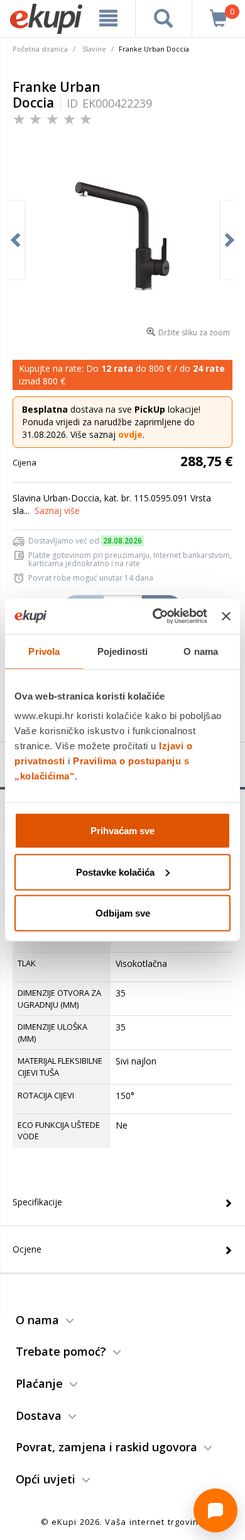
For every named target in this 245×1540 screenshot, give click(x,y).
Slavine (94, 48)
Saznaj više (57, 510)
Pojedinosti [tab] (122, 650)
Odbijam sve (122, 913)
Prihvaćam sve (122, 830)
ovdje (130, 434)
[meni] (108, 18)
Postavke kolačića (115, 871)
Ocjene (27, 1249)
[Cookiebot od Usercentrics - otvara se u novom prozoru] (155, 616)
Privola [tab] (44, 650)
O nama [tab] (200, 650)
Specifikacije (37, 1202)
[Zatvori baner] (226, 615)
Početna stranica (40, 48)
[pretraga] (164, 18)
